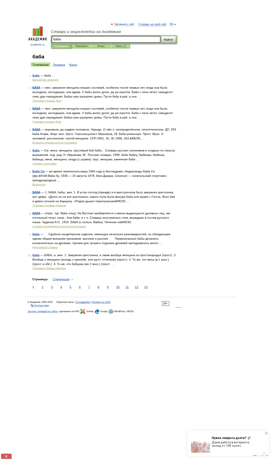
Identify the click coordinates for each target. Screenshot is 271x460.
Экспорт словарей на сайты (43, 311)
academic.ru (37, 44)
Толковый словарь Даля (46, 100)
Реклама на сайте (101, 302)
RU (172, 24)
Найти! (168, 39)
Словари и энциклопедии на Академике (86, 32)
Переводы (81, 46)
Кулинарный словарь (45, 247)
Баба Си (38, 171)
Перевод (59, 64)
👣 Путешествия (40, 305)
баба (36, 75)
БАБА (36, 87)
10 (118, 287)
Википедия (39, 184)
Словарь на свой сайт (152, 24)
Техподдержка (82, 302)
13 (146, 287)
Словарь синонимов (44, 163)
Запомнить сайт (124, 24)
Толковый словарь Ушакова (49, 205)
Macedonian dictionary (45, 79)
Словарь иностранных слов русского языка (59, 226)
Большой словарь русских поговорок (54, 142)
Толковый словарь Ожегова (49, 268)
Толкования (61, 46)
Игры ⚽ (121, 46)
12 (136, 287)
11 (127, 287)
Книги (101, 46)
